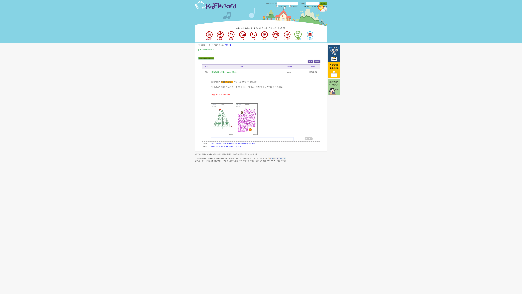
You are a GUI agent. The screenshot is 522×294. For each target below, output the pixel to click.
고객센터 (324, 6)
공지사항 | (265, 28)
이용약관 (228, 154)
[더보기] (227, 45)
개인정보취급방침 (201, 154)
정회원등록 (281, 28)
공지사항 (243, 154)
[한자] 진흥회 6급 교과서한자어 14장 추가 (226, 146)
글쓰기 (317, 61)
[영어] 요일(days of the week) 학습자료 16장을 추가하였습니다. (233, 143)
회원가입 (306, 6)
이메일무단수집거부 (216, 154)
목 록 (310, 61)
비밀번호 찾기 (315, 6)
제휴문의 (236, 154)
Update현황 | (249, 28)
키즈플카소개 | (240, 28)
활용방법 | (257, 28)
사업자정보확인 (253, 154)
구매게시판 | (273, 28)
